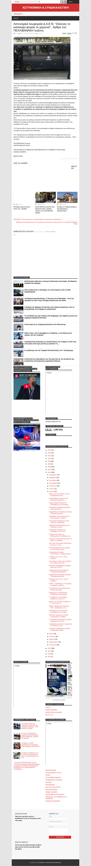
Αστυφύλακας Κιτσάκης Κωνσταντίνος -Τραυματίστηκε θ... (60, 553)
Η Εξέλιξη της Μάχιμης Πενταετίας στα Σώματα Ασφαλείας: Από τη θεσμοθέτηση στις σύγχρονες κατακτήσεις (49, 308)
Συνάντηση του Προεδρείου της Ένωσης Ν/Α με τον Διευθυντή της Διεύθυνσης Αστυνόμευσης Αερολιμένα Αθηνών (49, 360)
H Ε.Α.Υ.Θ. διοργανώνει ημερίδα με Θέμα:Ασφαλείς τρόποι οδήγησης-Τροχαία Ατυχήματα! (29, 736)
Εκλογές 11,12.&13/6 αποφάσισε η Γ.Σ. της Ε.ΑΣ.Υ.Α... (60, 602)
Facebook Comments (50, 231)
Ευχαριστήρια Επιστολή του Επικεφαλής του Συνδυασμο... (59, 503)
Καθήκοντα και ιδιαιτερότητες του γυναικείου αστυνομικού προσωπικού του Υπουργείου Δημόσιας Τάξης (46, 223)
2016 (49, 472)
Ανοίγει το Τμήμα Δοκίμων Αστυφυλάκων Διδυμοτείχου (67, 209)
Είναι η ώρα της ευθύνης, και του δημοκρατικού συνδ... (59, 494)
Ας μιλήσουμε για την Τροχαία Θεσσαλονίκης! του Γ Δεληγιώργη (48, 350)
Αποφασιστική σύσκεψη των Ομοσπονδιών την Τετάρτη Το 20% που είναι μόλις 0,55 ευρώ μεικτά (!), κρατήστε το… (50, 343)
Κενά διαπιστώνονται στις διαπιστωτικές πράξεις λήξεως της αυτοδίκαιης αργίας (45, 210)
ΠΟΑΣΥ (48, 707)
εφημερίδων (63, 699)
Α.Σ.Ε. (16, 18)
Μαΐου (51, 633)
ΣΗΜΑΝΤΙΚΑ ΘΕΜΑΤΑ (53, 801)
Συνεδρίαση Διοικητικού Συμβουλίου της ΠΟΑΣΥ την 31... (60, 624)
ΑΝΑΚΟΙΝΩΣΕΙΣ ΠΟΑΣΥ (53, 772)
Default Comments (39, 231)
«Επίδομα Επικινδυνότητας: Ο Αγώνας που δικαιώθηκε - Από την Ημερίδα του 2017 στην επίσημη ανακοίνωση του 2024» (49, 299)
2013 (49, 654)
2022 (49, 455)
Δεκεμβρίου (53, 475)
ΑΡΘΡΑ (21, 33)
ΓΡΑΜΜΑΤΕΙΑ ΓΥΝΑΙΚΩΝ (54, 780)
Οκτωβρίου (53, 480)
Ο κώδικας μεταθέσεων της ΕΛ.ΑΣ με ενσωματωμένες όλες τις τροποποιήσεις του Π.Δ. (29, 755)
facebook (65, 1)
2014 (49, 651)
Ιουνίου (51, 491)
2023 (49, 453)
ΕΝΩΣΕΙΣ (49, 782)
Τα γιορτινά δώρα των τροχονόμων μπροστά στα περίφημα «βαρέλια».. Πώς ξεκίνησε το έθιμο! (29, 726)
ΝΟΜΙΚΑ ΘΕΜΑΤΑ (51, 792)
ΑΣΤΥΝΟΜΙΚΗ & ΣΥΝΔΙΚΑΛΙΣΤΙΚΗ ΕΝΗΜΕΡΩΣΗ (49, 862)
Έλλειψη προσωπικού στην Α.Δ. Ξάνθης (22, 208)
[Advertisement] (27, 178)
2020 (49, 461)
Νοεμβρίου (53, 477)
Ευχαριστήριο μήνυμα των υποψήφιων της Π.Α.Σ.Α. (57, 530)
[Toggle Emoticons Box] (14, 235)
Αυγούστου (53, 486)
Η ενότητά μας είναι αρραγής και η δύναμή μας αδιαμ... (59, 589)
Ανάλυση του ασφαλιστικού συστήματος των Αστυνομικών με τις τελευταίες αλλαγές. (54, 18)
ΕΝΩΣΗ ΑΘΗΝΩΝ (51, 710)
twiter (61, 1)
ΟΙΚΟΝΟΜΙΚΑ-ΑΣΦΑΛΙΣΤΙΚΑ (55, 794)
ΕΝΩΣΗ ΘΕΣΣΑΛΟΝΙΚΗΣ (54, 712)
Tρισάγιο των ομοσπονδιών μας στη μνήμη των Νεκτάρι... (60, 539)
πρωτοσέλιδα (56, 699)
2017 (49, 469)
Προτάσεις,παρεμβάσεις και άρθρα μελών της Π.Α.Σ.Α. (60, 566)
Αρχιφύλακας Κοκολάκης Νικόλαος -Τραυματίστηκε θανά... (60, 575)
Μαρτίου (52, 639)
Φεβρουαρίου (53, 642)
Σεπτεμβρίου (53, 483)
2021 (49, 458)
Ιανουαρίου (53, 645)
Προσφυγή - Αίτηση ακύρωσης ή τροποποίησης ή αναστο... (59, 517)
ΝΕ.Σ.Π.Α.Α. (49, 715)
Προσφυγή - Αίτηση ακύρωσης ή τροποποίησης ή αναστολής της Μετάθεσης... (38, 219)
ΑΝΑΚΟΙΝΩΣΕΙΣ (51, 770)
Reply (16, 33)
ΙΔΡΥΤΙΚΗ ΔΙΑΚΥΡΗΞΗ (53, 787)
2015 (49, 648)
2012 (49, 656)
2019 (49, 464)
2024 (49, 450)
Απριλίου (52, 636)
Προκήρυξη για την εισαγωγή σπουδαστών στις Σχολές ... (58, 611)
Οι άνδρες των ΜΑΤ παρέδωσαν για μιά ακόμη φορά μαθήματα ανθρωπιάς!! (30, 744)
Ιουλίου (51, 488)
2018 (49, 467)
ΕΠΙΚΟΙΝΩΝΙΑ (50, 785)
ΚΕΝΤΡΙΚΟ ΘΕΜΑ (51, 789)
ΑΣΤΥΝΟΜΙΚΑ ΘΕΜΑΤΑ (29, 33)
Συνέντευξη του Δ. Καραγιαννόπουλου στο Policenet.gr (45, 324)
